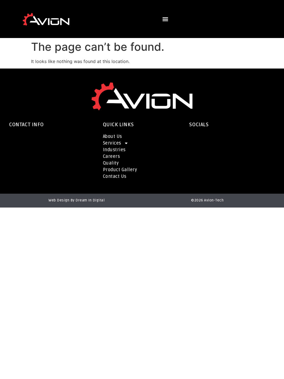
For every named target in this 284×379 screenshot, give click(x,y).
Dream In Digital (90, 200)
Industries (114, 150)
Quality (111, 163)
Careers (111, 156)
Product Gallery (120, 170)
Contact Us (114, 176)
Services (112, 143)
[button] (165, 19)
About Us (112, 136)
